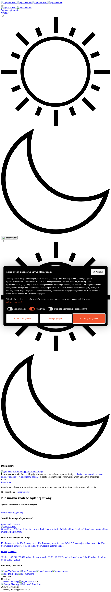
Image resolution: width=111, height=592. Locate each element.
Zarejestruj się (23, 492)
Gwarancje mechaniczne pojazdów (89, 543)
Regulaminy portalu (94, 529)
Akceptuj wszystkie (89, 318)
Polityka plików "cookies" (72, 529)
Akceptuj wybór (55, 318)
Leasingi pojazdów (33, 543)
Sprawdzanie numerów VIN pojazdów (19, 546)
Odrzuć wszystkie (22, 318)
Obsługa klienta (8, 551)
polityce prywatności (14, 302)
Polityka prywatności (50, 529)
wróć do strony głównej (12, 512)
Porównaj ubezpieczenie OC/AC (57, 543)
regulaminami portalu (29, 477)
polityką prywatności (85, 474)
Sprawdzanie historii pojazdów (51, 546)
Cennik (10, 529)
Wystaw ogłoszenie (10, 10)
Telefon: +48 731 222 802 (31, 557)
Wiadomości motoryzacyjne (27, 529)
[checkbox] (16, 309)
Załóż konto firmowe (10, 524)
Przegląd (99, 272)
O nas (4, 529)
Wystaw (5, 13)
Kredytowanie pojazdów (12, 543)
